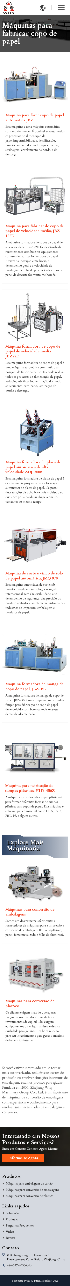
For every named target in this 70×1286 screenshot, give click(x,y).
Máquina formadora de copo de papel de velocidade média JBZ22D (32, 351)
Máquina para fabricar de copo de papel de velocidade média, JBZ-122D (34, 231)
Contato (10, 1248)
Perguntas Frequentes (20, 1225)
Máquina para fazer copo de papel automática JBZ (34, 118)
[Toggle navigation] (61, 7)
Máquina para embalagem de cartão (29, 1183)
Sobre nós (12, 1213)
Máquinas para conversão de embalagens (29, 912)
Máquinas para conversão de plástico (29, 1004)
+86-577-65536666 (19, 1265)
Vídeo (10, 1232)
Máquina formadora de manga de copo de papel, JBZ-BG (34, 687)
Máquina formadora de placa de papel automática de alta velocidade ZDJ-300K (33, 467)
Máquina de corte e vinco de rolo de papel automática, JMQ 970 (34, 576)
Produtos (11, 1176)
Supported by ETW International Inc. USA (35, 1281)
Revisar (10, 1238)
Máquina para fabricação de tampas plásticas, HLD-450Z (30, 788)
